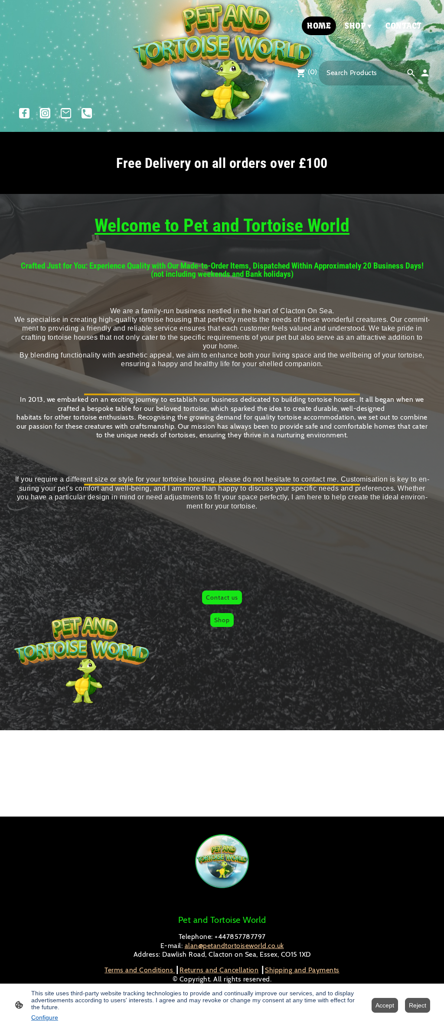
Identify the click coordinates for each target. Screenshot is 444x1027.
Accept (384, 1005)
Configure (44, 1017)
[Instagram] (45, 113)
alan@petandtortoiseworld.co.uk (234, 946)
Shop (222, 620)
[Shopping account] (425, 73)
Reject (417, 1005)
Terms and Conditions (139, 970)
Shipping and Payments (302, 970)
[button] (411, 73)
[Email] (66, 113)
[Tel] (87, 113)
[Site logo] (43, 39)
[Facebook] (24, 113)
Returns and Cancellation (219, 970)
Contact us (222, 597)
